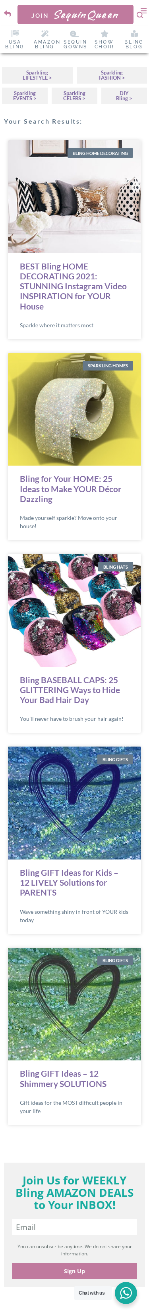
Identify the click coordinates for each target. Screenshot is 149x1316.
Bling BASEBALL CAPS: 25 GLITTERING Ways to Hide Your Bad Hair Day (70, 690)
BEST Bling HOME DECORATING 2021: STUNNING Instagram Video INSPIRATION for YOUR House (73, 286)
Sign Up (74, 1271)
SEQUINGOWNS (75, 44)
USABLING (15, 44)
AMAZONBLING (47, 44)
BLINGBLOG (134, 44)
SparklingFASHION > (112, 75)
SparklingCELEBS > (74, 95)
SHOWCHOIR (104, 44)
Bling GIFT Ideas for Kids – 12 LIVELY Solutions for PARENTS (69, 882)
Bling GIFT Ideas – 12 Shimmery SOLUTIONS (63, 1078)
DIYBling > (124, 95)
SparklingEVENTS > (25, 95)
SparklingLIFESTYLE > (37, 75)
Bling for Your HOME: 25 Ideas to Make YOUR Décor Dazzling (71, 488)
